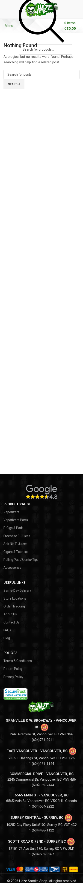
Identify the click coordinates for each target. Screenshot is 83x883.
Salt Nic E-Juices (15, 544)
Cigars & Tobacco (16, 552)
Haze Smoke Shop (33, 881)
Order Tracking (14, 606)
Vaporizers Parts (15, 520)
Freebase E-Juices (16, 536)
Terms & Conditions (17, 661)
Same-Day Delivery (17, 590)
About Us (10, 614)
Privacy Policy (13, 677)
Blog (6, 638)
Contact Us (11, 622)
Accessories (12, 567)
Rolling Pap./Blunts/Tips (21, 560)
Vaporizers (11, 512)
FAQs (7, 630)
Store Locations (14, 598)
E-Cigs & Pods (13, 528)
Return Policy (13, 669)
